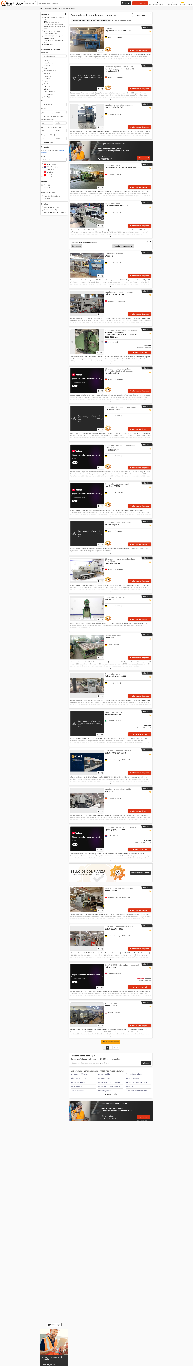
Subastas (48, 199)
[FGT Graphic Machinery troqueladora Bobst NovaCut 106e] (87, 938)
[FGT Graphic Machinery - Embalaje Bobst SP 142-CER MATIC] (87, 762)
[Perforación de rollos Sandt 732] (87, 647)
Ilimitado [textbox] (47, 160)
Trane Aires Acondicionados (136, 1090)
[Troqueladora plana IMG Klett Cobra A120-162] (87, 215)
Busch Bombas (76, 1086)
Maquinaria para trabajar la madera (53, 37)
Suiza (49, 175)
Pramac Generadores (134, 1074)
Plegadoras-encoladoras (123, 246)
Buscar (126, 3)
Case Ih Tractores (77, 1090)
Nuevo (47, 185)
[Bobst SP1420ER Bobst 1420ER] (87, 1015)
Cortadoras (76, 246)
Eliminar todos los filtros (122, 20)
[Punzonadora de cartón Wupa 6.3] (87, 265)
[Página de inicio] (41, 8)
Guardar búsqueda (111, 1042)
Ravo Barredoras (132, 1078)
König (47, 73)
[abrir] (110, 61)
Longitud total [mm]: (48, 135)
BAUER (47, 68)
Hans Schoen (49, 92)
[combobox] (54, 160)
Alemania (51, 164)
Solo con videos (50, 210)
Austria (49, 172)
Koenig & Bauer (50, 71)
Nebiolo (47, 76)
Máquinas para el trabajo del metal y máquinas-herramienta (54, 27)
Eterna (47, 86)
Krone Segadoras (104, 1090)
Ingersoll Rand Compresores (109, 1082)
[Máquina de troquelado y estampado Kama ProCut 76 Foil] (87, 116)
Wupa (47, 81)
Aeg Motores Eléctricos (79, 1074)
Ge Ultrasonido (104, 1074)
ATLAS (47, 84)
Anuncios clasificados (52, 196)
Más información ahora (140, 873)
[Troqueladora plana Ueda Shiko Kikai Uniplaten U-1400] (87, 176)
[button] (190, 3)
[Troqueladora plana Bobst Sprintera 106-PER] (87, 685)
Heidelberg (48, 63)
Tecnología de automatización (54, 41)
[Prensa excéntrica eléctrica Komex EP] (87, 608)
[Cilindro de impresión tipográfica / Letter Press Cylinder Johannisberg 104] (87, 570)
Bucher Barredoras (78, 1082)
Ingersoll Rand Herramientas (109, 1086)
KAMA (47, 97)
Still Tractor (130, 1086)
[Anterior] (72, 39)
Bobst (47, 60)
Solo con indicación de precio (53, 116)
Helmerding (49, 94)
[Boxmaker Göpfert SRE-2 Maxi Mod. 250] (87, 39)
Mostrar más (111, 1094)
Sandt (47, 79)
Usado (47, 187)
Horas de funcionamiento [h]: (51, 127)
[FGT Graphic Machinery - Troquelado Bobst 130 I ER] (87, 899)
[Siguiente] (102, 39)
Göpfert (47, 89)
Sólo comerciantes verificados (55, 212)
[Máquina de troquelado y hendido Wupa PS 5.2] (87, 800)
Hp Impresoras (104, 1078)
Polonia (50, 169)
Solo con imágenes (51, 207)
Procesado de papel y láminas (54, 18)
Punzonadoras (52, 22)
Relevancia (142, 15)
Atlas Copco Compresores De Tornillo (85, 1078)
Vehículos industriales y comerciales (52, 32)
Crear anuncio (143, 158)
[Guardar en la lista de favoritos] (150, 31)
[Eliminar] (94, 20)
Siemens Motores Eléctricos (136, 1082)
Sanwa (47, 65)
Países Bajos (52, 167)
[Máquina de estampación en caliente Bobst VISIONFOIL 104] (87, 303)
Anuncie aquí (55, 1325)
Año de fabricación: (47, 119)
